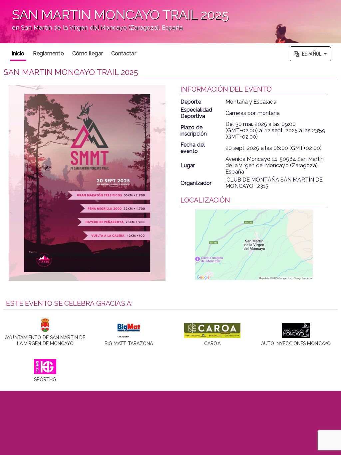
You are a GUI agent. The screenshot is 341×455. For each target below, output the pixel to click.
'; (114, 23)
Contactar (123, 53)
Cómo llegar (87, 53)
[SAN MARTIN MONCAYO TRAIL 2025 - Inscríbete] (87, 183)
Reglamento (48, 53)
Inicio (18, 53)
